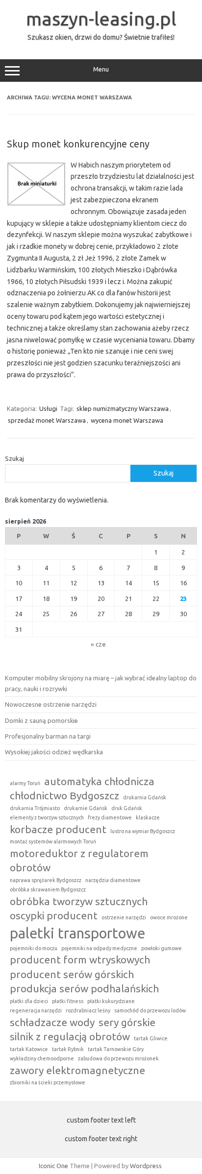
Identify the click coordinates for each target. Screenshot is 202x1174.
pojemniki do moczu (33, 948)
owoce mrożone (169, 917)
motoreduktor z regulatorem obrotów (79, 860)
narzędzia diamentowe (113, 880)
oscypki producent (54, 915)
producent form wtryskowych (80, 959)
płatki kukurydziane (111, 1001)
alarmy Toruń (25, 783)
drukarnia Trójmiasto (35, 808)
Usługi (48, 408)
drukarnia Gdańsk (144, 797)
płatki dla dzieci (29, 1001)
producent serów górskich (72, 974)
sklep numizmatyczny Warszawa (122, 408)
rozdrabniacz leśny (88, 1010)
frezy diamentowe (110, 817)
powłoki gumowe (161, 948)
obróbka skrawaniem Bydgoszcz (48, 889)
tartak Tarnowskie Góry (116, 1049)
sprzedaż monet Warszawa (47, 420)
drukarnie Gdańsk (85, 808)
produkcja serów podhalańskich (84, 988)
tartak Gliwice (151, 1038)
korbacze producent (58, 829)
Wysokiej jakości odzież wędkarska (54, 751)
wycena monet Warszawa (127, 420)
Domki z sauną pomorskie (41, 720)
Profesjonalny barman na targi (48, 736)
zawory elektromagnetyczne (77, 1070)
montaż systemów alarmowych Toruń (53, 841)
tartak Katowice (29, 1049)
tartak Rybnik (68, 1049)
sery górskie (127, 1022)
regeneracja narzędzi (36, 1010)
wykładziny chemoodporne (42, 1058)
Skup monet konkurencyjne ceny (78, 143)
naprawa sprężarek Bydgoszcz (45, 880)
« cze (98, 644)
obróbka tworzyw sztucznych (79, 901)
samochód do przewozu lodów (150, 1010)
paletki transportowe (77, 933)
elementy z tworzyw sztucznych (47, 817)
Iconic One (53, 1165)
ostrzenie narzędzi (123, 917)
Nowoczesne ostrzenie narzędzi (51, 704)
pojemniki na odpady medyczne (99, 948)
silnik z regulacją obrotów (70, 1036)
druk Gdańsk (126, 808)
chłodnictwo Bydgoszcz (64, 795)
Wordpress (146, 1165)
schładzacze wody (52, 1022)
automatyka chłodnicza (99, 781)
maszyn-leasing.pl (101, 18)
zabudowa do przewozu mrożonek (118, 1058)
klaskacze (148, 817)
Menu (101, 69)
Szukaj (14, 458)
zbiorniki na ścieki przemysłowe (47, 1082)
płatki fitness (67, 1001)
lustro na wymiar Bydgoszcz (142, 831)
